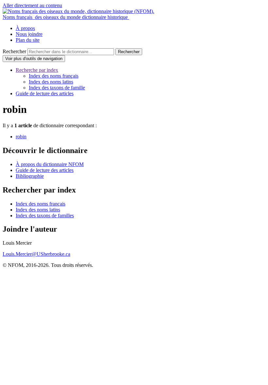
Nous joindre (29, 34)
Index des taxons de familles (45, 215)
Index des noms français (53, 76)
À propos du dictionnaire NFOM (50, 164)
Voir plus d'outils (33, 58)
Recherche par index (37, 70)
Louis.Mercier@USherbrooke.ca (36, 254)
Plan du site (28, 40)
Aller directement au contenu (32, 5)
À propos (25, 28)
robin (21, 136)
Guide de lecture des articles (45, 93)
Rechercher (14, 51)
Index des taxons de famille (57, 87)
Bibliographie (30, 176)
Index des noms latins (51, 82)
